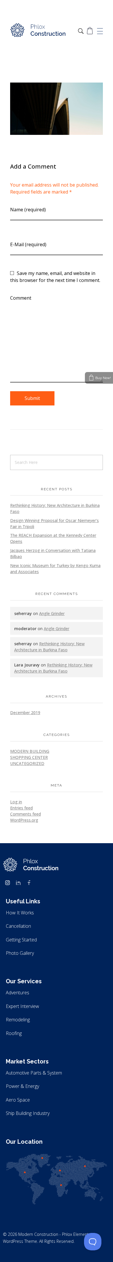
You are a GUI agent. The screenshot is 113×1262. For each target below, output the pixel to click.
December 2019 (25, 712)
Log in (16, 802)
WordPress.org (24, 820)
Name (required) (28, 209)
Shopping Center (29, 757)
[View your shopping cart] (90, 31)
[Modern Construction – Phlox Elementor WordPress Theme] (38, 30)
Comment (20, 298)
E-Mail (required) (28, 244)
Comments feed (25, 814)
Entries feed (21, 808)
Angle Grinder (52, 613)
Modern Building (29, 751)
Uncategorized (27, 763)
